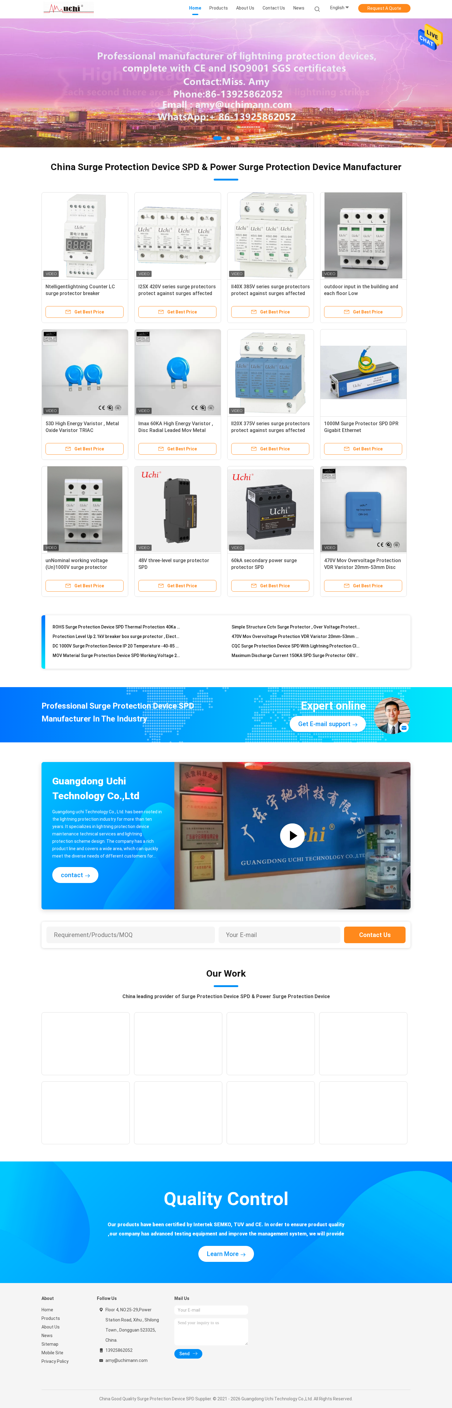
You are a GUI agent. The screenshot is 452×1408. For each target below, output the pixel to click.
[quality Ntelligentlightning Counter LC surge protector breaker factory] (85, 235)
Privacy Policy (55, 1361)
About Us (51, 1326)
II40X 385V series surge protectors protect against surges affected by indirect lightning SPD (270, 293)
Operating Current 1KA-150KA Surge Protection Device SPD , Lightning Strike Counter (296, 650)
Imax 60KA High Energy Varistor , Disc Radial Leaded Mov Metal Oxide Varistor (175, 430)
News (47, 1335)
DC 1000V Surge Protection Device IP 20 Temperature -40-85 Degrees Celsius (117, 631)
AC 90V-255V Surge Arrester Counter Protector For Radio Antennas (117, 650)
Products (51, 1318)
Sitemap (50, 1344)
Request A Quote (384, 8)
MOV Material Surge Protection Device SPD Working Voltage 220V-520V (117, 641)
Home (47, 1309)
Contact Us (375, 935)
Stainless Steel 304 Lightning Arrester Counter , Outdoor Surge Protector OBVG (117, 660)
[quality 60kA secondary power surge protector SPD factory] (271, 509)
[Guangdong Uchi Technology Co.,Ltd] (69, 9)
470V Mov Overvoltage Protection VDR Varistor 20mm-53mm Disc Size (362, 567)
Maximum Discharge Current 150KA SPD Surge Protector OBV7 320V (296, 641)
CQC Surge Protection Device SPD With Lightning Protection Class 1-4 (296, 631)
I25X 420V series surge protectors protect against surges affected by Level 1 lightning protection (177, 293)
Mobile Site (52, 1352)
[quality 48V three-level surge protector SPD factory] (178, 509)
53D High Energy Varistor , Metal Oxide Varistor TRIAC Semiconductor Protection (82, 430)
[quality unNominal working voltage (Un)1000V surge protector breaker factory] (85, 509)
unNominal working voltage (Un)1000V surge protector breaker (77, 567)
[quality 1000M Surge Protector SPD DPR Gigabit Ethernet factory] (363, 372)
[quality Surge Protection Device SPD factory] (226, 82)
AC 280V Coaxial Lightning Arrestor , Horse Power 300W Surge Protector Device (296, 660)
